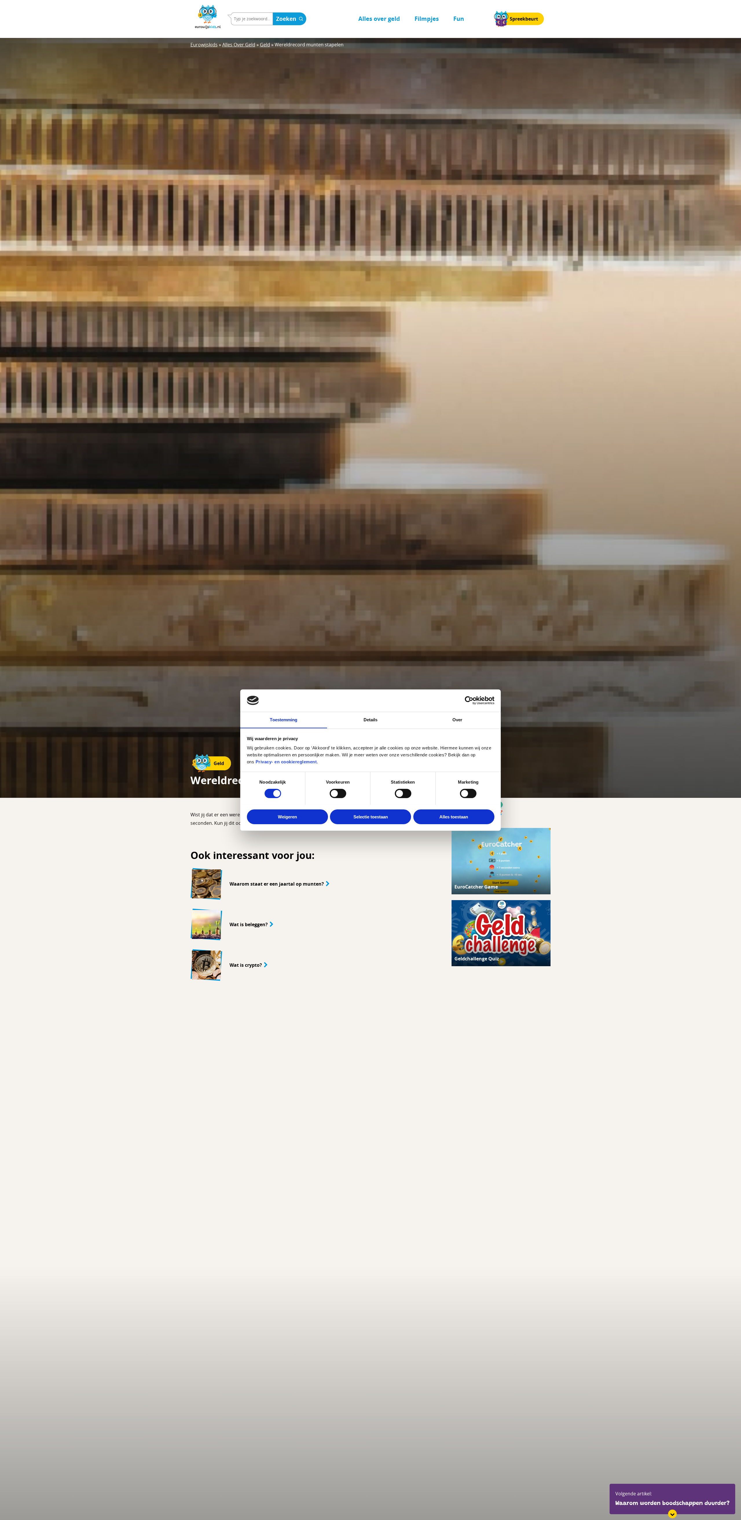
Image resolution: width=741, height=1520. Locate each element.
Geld (265, 44)
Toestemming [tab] (283, 719)
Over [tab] (457, 719)
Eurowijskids (204, 44)
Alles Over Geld (238, 44)
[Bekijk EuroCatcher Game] (501, 861)
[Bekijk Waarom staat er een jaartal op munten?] (314, 883)
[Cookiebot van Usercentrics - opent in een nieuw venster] (469, 700)
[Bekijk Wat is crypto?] (314, 965)
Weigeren (287, 816)
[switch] (338, 793)
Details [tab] (371, 719)
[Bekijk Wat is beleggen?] (314, 924)
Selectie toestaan (370, 816)
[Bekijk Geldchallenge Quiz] (501, 933)
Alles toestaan (453, 816)
